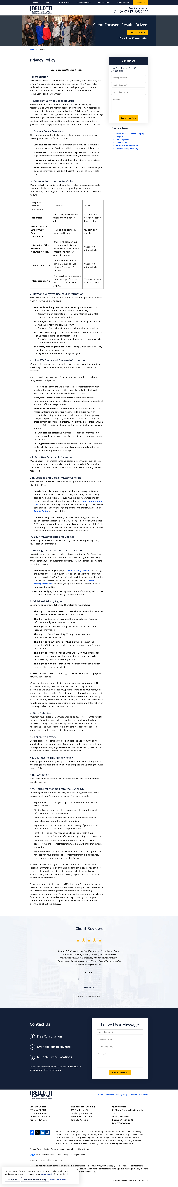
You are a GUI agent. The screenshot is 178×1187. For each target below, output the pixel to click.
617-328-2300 (126, 1119)
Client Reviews (123, 2)
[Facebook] (32, 1132)
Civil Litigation (122, 139)
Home (35, 2)
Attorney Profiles (84, 2)
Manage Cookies (78, 1154)
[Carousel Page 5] (99, 979)
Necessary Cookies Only (35, 1179)
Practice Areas (64, 2)
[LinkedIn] (42, 1132)
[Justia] (47, 1132)
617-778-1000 (44, 1116)
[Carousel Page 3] (89, 979)
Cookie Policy (41, 511)
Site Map (133, 1095)
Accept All (12, 1179)
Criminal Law (121, 142)
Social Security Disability (126, 148)
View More (89, 987)
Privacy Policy (121, 1095)
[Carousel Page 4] (94, 979)
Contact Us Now (137, 32)
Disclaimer (110, 1095)
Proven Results (104, 2)
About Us (48, 2)
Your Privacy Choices (79, 570)
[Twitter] (37, 1132)
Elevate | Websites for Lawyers (131, 1180)
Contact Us (140, 2)
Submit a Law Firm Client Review (89, 996)
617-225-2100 (138, 11)
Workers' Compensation (126, 145)
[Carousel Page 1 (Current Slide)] (78, 979)
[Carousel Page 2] (83, 979)
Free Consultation (138, 8)
